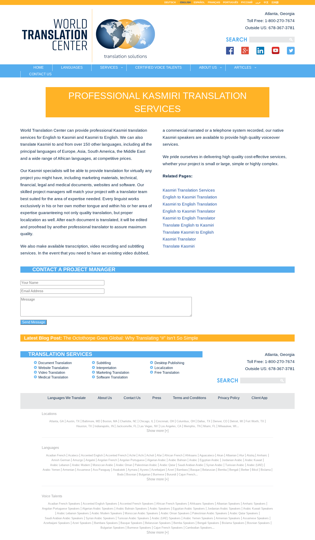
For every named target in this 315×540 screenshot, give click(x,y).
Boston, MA (110, 421)
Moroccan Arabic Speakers (141, 513)
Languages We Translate (67, 398)
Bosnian (131, 474)
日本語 (275, 2)
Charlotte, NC (128, 421)
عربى (258, 2)
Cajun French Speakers (168, 527)
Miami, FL (209, 426)
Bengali (233, 469)
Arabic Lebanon (59, 465)
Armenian (68, 469)
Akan (220, 455)
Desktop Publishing (169, 363)
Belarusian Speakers (158, 523)
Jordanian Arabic (232, 460)
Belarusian (208, 469)
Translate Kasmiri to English (188, 232)
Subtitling (103, 363)
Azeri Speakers (82, 523)
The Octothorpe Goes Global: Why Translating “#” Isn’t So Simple (130, 338)
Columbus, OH (186, 421)
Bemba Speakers (184, 523)
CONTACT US (40, 74)
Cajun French (187, 474)
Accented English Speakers (100, 503)
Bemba (222, 469)
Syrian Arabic (214, 465)
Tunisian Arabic (234, 465)
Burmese (158, 474)
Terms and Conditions (189, 398)
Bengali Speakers (208, 523)
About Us (105, 398)
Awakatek (119, 469)
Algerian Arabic (156, 460)
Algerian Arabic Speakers (98, 508)
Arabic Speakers (160, 508)
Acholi (150, 455)
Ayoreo (144, 469)
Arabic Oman (124, 465)
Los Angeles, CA (170, 426)
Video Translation (51, 372)
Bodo (120, 474)
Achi (141, 455)
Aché (132, 455)
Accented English (92, 455)
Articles (242, 67)
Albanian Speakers (228, 503)
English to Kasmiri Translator (189, 211)
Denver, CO (220, 421)
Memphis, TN (192, 426)
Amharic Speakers (254, 503)
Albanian (231, 455)
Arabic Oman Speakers (175, 513)
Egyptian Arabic (209, 460)
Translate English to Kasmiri (188, 225)
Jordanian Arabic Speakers (224, 508)
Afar (159, 455)
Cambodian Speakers (198, 527)
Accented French (116, 455)
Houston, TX (84, 426)
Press (156, 398)
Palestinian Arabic (146, 465)
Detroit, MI (236, 421)
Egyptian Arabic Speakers (189, 508)
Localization (163, 368)
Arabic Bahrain (177, 460)
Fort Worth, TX (255, 421)
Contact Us (132, 398)
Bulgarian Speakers (112, 527)
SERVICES (109, 67)
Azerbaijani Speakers (57, 523)
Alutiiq (250, 455)
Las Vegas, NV (148, 426)
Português (230, 2)
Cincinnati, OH (165, 421)
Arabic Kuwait (253, 460)
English (185, 2)
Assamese (83, 469)
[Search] (268, 39)
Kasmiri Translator (179, 239)
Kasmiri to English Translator (189, 218)
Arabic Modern (81, 465)
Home (38, 67)
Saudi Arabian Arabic (191, 465)
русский (246, 2)
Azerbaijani (158, 469)
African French (173, 455)
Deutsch (170, 2)
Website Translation (53, 368)
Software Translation (112, 377)
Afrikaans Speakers (202, 503)
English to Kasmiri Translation (190, 197)
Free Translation (166, 372)
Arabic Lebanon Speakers (73, 513)
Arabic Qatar (167, 465)
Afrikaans (191, 455)
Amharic (262, 455)
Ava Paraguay (101, 469)
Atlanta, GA (56, 421)
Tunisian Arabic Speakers (133, 518)
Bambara (182, 469)
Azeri (171, 469)
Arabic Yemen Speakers (198, 518)
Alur (241, 455)
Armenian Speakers (228, 518)
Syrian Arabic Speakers (100, 518)
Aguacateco (207, 455)
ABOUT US (208, 67)
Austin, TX (73, 421)
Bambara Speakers (106, 523)
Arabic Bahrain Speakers (131, 508)
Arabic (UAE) (255, 465)
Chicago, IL (146, 421)
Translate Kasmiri (179, 246)
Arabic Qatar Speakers (244, 513)
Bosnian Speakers (258, 523)
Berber (245, 469)
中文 (266, 2)
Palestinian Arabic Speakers (209, 513)
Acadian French (56, 455)
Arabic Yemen (51, 469)
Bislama (266, 469)
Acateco (73, 455)
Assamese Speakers (256, 518)
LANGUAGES (72, 67)
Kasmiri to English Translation (190, 204)
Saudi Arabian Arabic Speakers (64, 518)
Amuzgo (78, 460)
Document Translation (55, 363)
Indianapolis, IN (104, 426)
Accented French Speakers (137, 503)
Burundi (171, 474)
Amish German (60, 460)
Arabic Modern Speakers (107, 513)
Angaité (90, 460)
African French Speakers (171, 503)
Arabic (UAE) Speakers (166, 518)
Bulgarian (144, 474)
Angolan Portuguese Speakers (61, 508)
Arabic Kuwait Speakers (258, 508)
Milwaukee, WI (227, 426)
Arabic (193, 460)
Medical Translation (53, 377)
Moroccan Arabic (103, 465)
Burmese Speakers (139, 527)
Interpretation (106, 368)
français (214, 2)
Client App (259, 398)
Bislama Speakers (233, 523)
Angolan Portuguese (132, 460)
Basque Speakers (131, 523)
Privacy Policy (229, 398)
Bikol (255, 469)
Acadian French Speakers (64, 503)
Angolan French (107, 460)
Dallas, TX (203, 421)
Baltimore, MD (91, 421)
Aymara (132, 469)
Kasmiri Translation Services (189, 190)
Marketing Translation (112, 372)
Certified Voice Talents (158, 67)
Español (199, 2)
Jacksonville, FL (126, 426)
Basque (195, 469)
